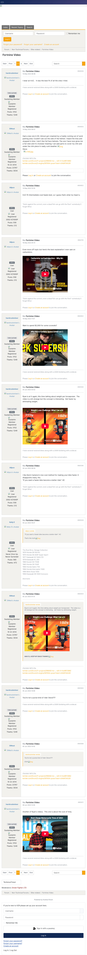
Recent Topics (17, 27)
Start (5, 64)
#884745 (80, 240)
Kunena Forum (48, 900)
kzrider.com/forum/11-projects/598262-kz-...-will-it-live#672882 (47, 161)
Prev (10, 64)
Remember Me (12, 923)
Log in (7, 39)
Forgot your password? (13, 44)
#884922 (80, 316)
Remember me (74, 33)
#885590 (80, 465)
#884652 (80, 185)
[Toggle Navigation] (2, 2)
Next (25, 64)
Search (29, 27)
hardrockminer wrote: (32, 604)
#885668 (80, 743)
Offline (12, 96)
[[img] (60, 146)
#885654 (80, 594)
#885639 (80, 520)
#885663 (80, 688)
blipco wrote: (29, 531)
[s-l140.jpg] (28, 152)
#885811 (80, 802)
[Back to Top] (84, 952)
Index (5, 27)
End (31, 64)
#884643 (80, 126)
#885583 (80, 387)
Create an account (51, 44)
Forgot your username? (33, 44)
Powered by (38, 900)
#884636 (80, 71)
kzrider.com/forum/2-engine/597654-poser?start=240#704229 (46, 163)
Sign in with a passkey (45, 928)
